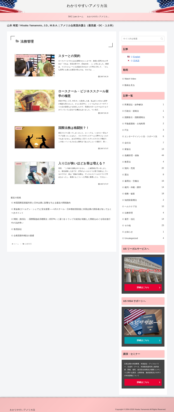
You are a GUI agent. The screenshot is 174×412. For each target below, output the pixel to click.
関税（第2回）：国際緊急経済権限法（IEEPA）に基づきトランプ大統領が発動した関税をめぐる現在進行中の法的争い (60, 221)
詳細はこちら (143, 287)
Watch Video (130, 79)
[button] (162, 38)
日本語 (136, 61)
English (136, 57)
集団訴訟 (18, 229)
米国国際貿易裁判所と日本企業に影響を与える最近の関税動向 (42, 203)
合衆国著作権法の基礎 (24, 235)
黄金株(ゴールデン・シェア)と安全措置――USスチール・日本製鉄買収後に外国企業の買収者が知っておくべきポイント (61, 211)
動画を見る (130, 85)
